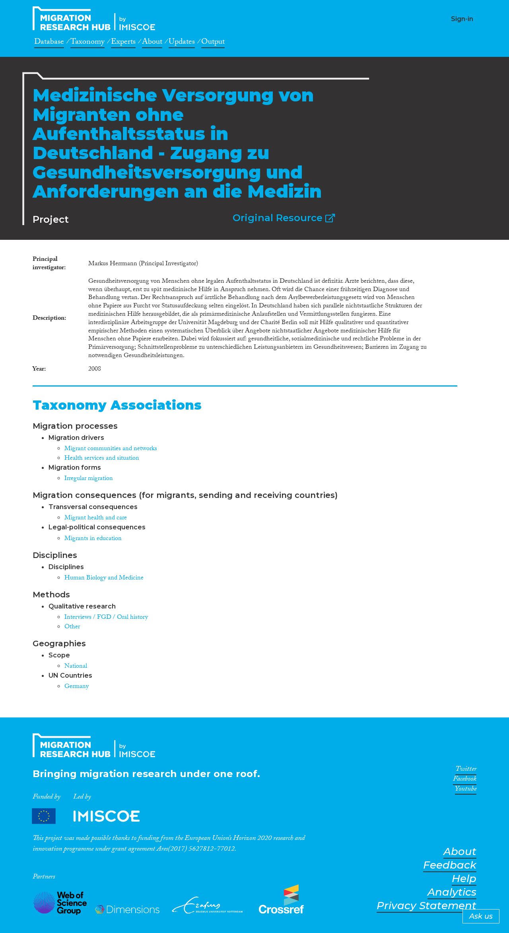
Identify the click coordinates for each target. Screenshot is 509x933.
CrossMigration (96, 18)
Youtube (465, 790)
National (75, 666)
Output (213, 43)
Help (464, 879)
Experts (123, 43)
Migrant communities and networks (110, 449)
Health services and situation (101, 458)
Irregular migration (88, 479)
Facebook (464, 780)
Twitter (465, 770)
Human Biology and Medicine (104, 578)
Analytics (451, 892)
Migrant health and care (95, 518)
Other (72, 627)
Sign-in (462, 19)
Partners (92, 816)
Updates (182, 43)
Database (49, 43)
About (152, 43)
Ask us (481, 916)
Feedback (449, 865)
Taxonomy (87, 43)
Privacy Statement (426, 906)
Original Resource (279, 218)
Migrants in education (93, 539)
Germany (76, 687)
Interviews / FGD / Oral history (106, 617)
